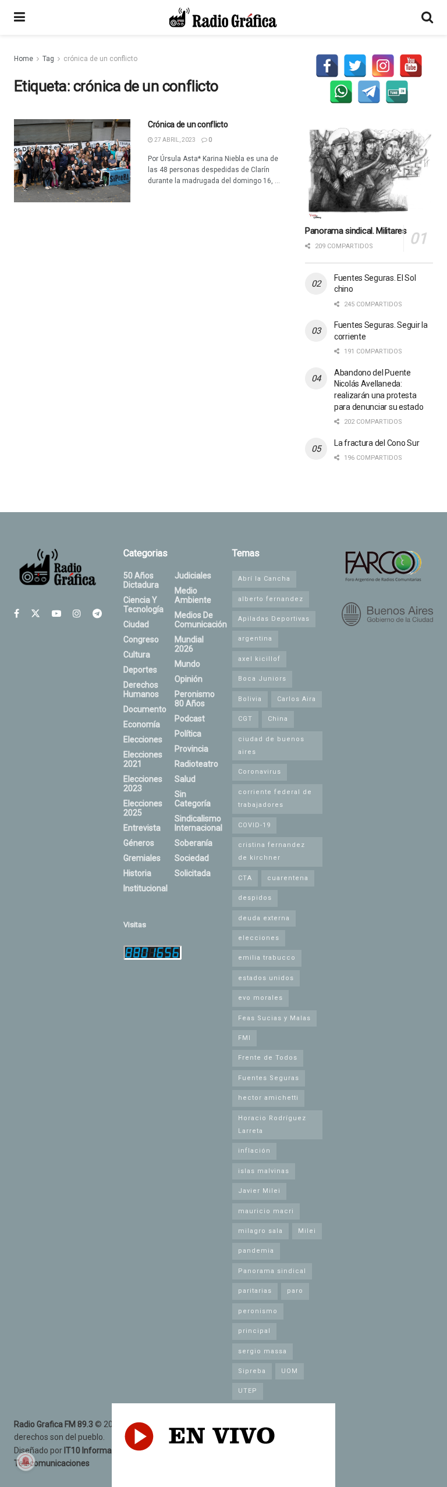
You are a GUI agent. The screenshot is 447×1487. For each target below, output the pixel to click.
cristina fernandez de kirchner (271, 851)
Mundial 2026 (189, 644)
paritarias (255, 1291)
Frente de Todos (267, 1057)
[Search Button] (427, 17)
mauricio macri (266, 1211)
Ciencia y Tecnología (143, 604)
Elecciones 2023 (142, 783)
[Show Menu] (19, 17)
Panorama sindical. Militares (356, 231)
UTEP (247, 1391)
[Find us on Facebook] (16, 613)
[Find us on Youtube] (56, 613)
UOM (289, 1371)
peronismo (258, 1311)
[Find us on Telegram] (97, 613)
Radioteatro (196, 763)
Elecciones (142, 739)
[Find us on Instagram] (77, 613)
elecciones (258, 938)
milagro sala (260, 1231)
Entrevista (142, 827)
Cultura (136, 654)
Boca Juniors (262, 678)
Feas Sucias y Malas (274, 1018)
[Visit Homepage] (223, 17)
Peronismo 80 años (195, 698)
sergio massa (262, 1351)
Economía (141, 724)
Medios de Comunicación (201, 619)
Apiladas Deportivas (274, 619)
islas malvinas (263, 1171)
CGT (245, 719)
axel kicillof (259, 659)
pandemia (256, 1250)
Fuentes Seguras (268, 1078)
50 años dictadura (141, 580)
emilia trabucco (267, 957)
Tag (48, 59)
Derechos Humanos (141, 689)
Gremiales (142, 858)
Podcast (190, 718)
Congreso (141, 639)
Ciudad (136, 624)
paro (295, 1291)
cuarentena (287, 878)
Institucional (145, 888)
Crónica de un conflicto (188, 124)
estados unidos (266, 978)
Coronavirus (259, 771)
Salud (185, 779)
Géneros (138, 843)
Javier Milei (259, 1191)
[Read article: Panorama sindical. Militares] (369, 173)
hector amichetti (268, 1098)
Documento (144, 709)
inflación (254, 1150)
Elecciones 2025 (142, 808)
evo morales (260, 998)
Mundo (187, 664)
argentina (255, 638)
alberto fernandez (270, 599)
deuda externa (264, 918)
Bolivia (250, 699)
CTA (245, 878)
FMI (244, 1038)
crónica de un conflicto (100, 59)
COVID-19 (254, 825)
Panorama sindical (272, 1271)
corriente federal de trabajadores (275, 798)
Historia (137, 873)
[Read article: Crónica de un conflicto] (72, 160)
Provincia (191, 748)
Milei (307, 1231)
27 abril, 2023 (174, 140)
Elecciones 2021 (142, 759)
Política (188, 733)
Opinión (189, 679)
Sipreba (252, 1371)
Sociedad (192, 858)
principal (254, 1331)
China (278, 719)
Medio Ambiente (193, 595)
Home (23, 59)
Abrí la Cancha (264, 578)
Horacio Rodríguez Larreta (272, 1124)
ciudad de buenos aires (271, 745)
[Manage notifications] (25, 1461)
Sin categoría (193, 798)
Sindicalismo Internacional (198, 823)
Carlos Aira (296, 699)
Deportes (140, 669)
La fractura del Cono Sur (376, 443)
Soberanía (193, 843)
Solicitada (193, 873)
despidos (255, 898)
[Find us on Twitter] (35, 613)
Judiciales (193, 575)
